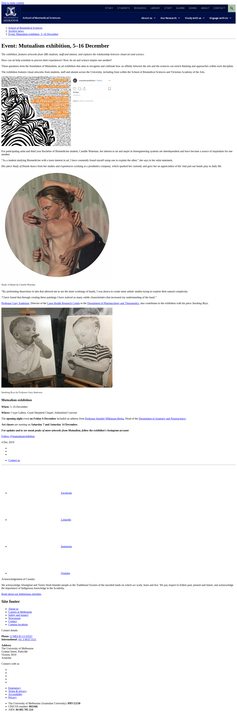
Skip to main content (12, 2)
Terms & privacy (17, 691)
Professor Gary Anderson (15, 303)
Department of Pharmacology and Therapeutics (113, 303)
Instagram (66, 546)
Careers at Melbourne (20, 611)
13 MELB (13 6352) (21, 636)
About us (13, 608)
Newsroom (14, 618)
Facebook (66, 492)
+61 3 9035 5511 (27, 639)
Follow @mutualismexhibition (18, 436)
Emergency (14, 688)
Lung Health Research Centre (63, 303)
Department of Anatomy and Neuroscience (162, 418)
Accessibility (15, 694)
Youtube (65, 573)
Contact (12, 621)
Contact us (14, 460)
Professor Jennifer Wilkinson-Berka (104, 418)
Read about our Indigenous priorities (21, 594)
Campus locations (18, 624)
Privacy (12, 697)
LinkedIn (65, 519)
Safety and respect (18, 615)
